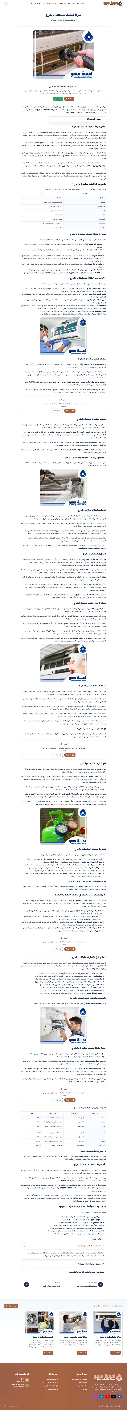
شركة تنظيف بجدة (53, 1389)
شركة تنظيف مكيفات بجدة (64, 804)
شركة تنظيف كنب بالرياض (51, 1386)
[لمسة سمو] (113, 4)
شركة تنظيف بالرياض (52, 1379)
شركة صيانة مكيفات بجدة (53, 587)
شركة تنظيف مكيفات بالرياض (40, 533)
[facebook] (120, 1396)
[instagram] (95, 1396)
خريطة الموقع (83, 1382)
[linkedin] (101, 1396)
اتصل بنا (84, 1389)
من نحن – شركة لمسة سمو (79, 1379)
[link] (69, 411)
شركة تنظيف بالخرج (55, 963)
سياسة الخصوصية (82, 1386)
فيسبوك (90, 1198)
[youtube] (107, 1396)
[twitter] (113, 1396)
